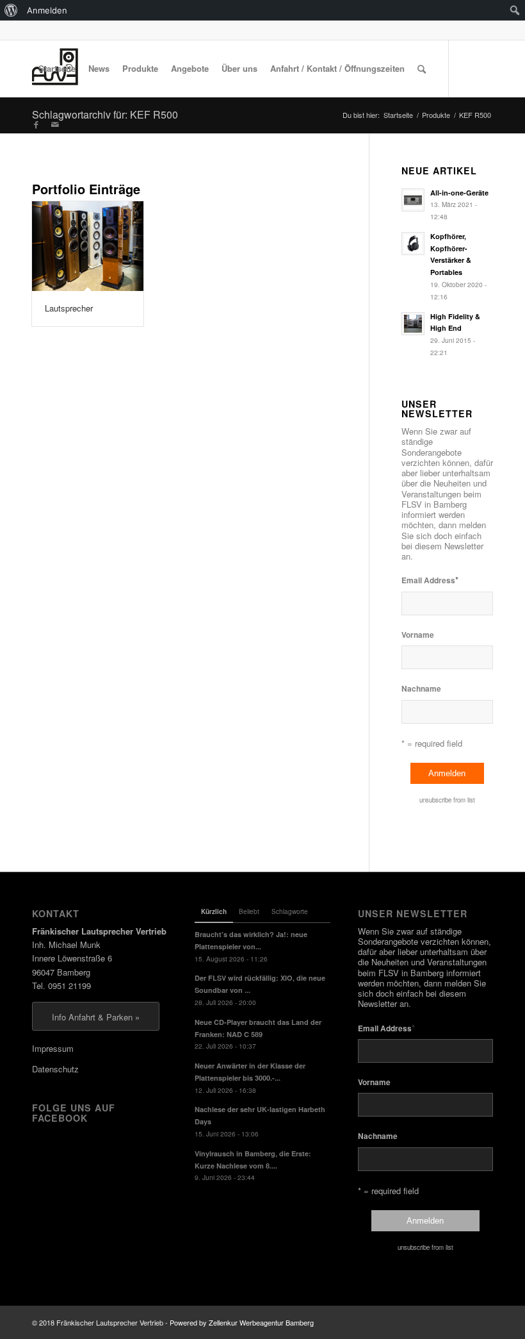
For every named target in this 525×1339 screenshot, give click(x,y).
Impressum (53, 1048)
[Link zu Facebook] (35, 124)
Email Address (429, 580)
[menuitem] (11, 10)
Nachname (421, 688)
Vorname (417, 634)
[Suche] (421, 68)
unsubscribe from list (447, 799)
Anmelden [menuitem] (47, 10)
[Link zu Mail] (55, 124)
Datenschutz (55, 1069)
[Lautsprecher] (87, 246)
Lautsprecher (69, 308)
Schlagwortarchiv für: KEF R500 (105, 114)
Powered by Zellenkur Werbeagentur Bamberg (242, 1322)
